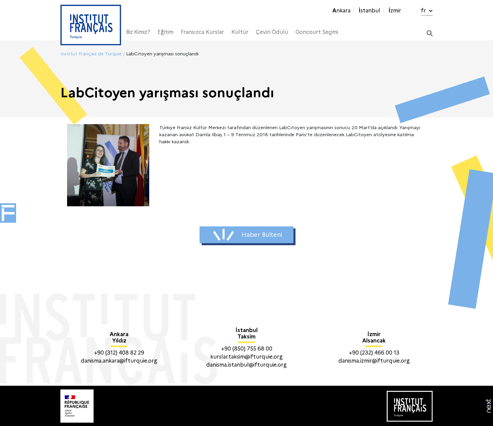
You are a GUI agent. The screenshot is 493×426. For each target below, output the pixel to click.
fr (424, 10)
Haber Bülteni (261, 234)
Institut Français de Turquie (91, 54)
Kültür (240, 32)
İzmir (394, 10)
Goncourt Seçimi (316, 32)
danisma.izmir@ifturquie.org (374, 361)
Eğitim (165, 32)
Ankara (341, 10)
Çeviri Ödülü (272, 32)
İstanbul (369, 10)
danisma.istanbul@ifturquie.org (246, 365)
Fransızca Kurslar (202, 32)
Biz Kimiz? (138, 32)
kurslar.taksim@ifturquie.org (246, 357)
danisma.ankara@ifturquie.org (119, 361)
